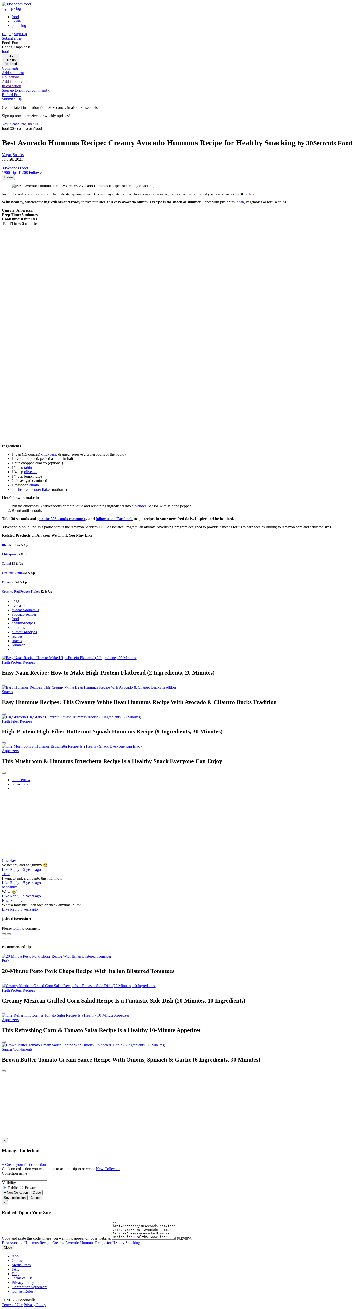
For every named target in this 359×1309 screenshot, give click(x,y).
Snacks (18, 155)
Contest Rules (22, 1291)
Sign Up (20, 34)
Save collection (15, 1198)
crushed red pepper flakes (31, 489)
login (20, 8)
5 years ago (32, 869)
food (15, 17)
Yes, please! (11, 124)
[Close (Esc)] (4, 934)
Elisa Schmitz (12, 900)
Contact (18, 1260)
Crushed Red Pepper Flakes (21, 591)
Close (37, 1192)
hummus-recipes (24, 632)
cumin (34, 485)
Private (30, 1188)
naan (240, 202)
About (16, 1256)
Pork (5, 961)
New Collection (108, 1169)
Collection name (14, 1173)
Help (15, 1274)
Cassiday (9, 860)
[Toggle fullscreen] (9, 934)
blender (140, 506)
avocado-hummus (25, 610)
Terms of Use (22, 1278)
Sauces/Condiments (17, 1049)
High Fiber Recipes (17, 721)
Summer (18, 645)
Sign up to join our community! (26, 90)
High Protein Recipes (18, 662)
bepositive (10, 887)
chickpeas (48, 454)
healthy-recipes (23, 623)
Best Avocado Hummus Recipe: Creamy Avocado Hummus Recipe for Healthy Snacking (71, 1243)
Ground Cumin (12, 573)
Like (6, 869)
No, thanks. (30, 124)
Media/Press (21, 1265)
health (16, 21)
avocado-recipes (24, 614)
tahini (28, 467)
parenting (19, 25)
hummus (18, 627)
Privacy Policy (23, 1282)
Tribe (6, 874)
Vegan (7, 155)
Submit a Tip (12, 38)
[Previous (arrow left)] (4, 938)
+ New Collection (16, 1192)
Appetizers (10, 751)
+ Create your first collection (24, 1164)
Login (6, 34)
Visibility (9, 1183)
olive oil (30, 472)
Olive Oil (8, 582)
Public (13, 1188)
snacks (17, 641)
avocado (18, 605)
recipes (17, 636)
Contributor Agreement (29, 1287)
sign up (7, 8)
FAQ (16, 1269)
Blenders (8, 545)
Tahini (6, 563)
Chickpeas (9, 554)
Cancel (35, 1198)
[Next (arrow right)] (9, 938)
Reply (14, 869)
